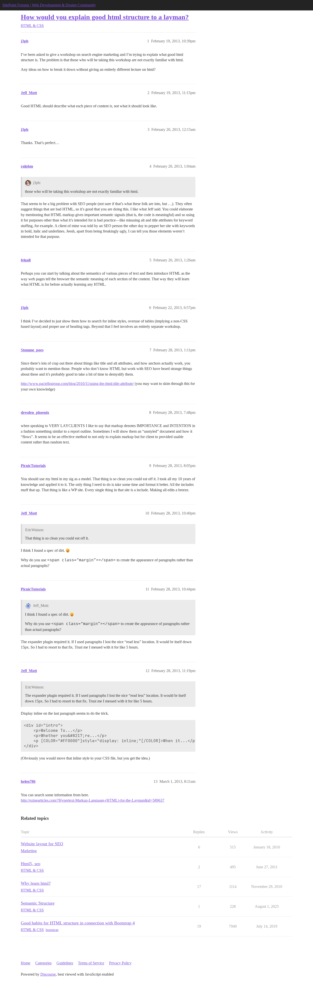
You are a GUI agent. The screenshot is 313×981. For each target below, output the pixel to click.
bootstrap (52, 930)
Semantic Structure (38, 903)
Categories (43, 963)
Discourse (48, 974)
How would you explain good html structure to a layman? (105, 17)
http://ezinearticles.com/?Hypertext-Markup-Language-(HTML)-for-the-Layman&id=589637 (92, 800)
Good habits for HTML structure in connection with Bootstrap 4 (78, 922)
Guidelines (64, 963)
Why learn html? (36, 883)
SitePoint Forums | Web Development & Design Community (49, 5)
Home (25, 963)
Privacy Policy (120, 963)
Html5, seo (30, 863)
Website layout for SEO (42, 843)
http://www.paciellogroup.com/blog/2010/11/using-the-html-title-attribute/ (77, 383)
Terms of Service (91, 963)
